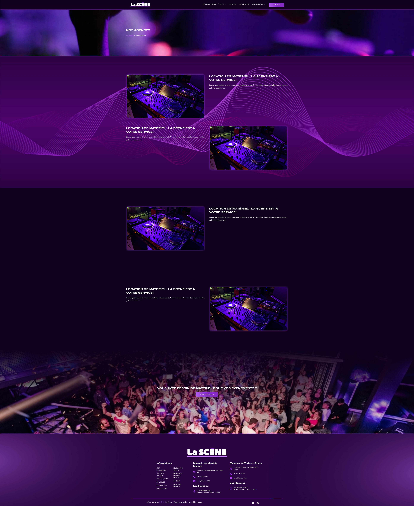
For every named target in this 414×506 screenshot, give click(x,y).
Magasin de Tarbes (178, 469)
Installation (244, 4)
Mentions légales (177, 485)
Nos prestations (209, 4)
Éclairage (161, 482)
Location (232, 4)
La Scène (130, 36)
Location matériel (160, 474)
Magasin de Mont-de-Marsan (178, 476)
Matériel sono (163, 479)
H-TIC (161, 502)
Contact (176, 481)
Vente (221, 4)
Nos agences (257, 4)
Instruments (162, 485)
